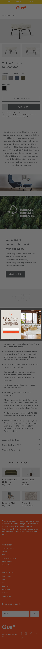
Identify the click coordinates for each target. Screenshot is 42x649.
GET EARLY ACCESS (11, 332)
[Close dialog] (40, 311)
